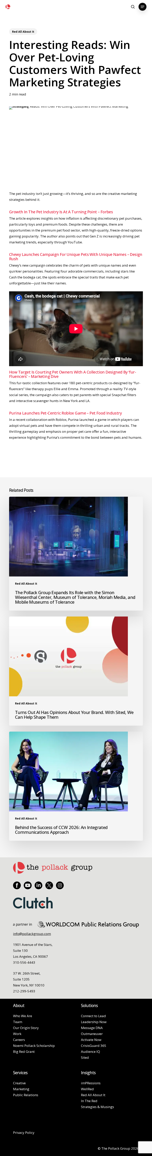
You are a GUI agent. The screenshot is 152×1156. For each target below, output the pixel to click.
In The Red (89, 1101)
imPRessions (91, 1083)
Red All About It (23, 31)
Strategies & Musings (97, 1107)
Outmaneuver (92, 1033)
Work (17, 1033)
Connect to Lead (93, 1016)
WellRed (87, 1089)
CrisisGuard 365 (93, 1045)
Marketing (21, 1089)
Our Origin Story (26, 1027)
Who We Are (22, 1016)
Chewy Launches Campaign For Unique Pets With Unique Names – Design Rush (75, 256)
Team (17, 1022)
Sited (85, 1057)
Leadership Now (93, 1022)
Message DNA (92, 1027)
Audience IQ (90, 1051)
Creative (19, 1083)
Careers (19, 1039)
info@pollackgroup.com (32, 933)
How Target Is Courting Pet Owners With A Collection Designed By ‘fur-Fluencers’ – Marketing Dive (72, 374)
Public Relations (25, 1095)
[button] (142, 7)
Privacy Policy (23, 1132)
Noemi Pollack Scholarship (34, 1045)
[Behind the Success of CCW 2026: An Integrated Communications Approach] (76, 786)
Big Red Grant (24, 1051)
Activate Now (91, 1039)
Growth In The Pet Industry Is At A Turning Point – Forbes (61, 211)
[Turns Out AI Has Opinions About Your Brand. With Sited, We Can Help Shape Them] (76, 671)
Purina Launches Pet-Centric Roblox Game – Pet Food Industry (65, 413)
